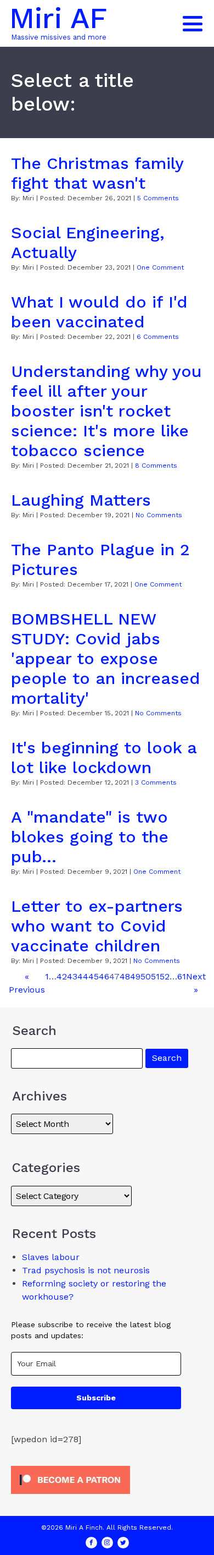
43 (72, 976)
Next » (196, 983)
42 (62, 976)
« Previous (27, 983)
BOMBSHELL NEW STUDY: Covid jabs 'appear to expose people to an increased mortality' (105, 658)
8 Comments (156, 465)
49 (135, 976)
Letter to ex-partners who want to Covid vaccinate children (97, 925)
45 (93, 976)
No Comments (159, 515)
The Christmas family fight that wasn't (97, 173)
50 (145, 976)
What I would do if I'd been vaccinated (99, 311)
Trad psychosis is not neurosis (86, 1270)
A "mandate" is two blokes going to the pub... (89, 836)
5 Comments (158, 198)
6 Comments (158, 337)
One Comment (160, 267)
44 (82, 976)
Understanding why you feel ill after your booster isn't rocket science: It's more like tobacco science (106, 411)
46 (104, 976)
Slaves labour (51, 1257)
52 (165, 976)
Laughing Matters (81, 500)
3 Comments (156, 782)
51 (155, 976)
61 (181, 976)
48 (125, 976)
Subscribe (96, 1397)
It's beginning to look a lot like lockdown (103, 757)
